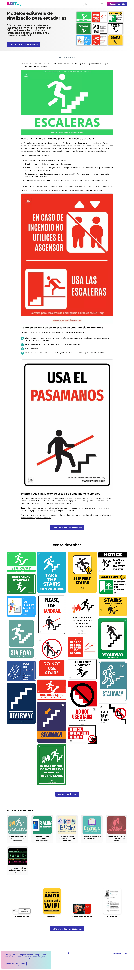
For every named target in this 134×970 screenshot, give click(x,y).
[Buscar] (102, 3)
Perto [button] (23, 964)
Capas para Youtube (82, 916)
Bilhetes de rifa (22, 916)
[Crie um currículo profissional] (112, 901)
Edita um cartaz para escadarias (23, 44)
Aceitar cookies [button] (12, 964)
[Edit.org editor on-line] (14, 4)
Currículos (112, 916)
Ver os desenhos (67, 57)
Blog (70, 953)
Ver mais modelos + (67, 794)
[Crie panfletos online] (52, 901)
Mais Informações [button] (39, 959)
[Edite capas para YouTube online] (82, 909)
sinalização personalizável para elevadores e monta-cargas (77, 190)
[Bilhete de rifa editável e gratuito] (22, 911)
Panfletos (52, 916)
